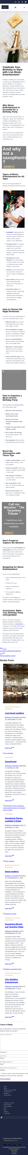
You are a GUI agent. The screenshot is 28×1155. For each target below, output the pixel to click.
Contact (6, 1111)
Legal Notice (7, 1113)
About (5, 1088)
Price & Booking (8, 1106)
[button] (15, 7)
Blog (5, 1109)
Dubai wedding (12, 871)
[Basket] (24, 7)
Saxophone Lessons (9, 1102)
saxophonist (18, 624)
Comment (3, 1052)
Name (2, 1058)
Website (2, 1070)
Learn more (14, 1150)
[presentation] (15, 684)
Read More (9, 748)
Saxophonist (9, 709)
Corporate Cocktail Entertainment (10, 650)
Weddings (6, 1093)
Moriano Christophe (13, 717)
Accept (14, 1153)
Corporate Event (8, 1091)
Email (2, 1064)
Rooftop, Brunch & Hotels (10, 1090)
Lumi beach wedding (14, 713)
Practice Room (7, 1104)
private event (18, 405)
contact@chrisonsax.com (10, 1140)
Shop (5, 1108)
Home (5, 1086)
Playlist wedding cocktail (7, 655)
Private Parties (7, 1095)
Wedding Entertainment (12, 706)
